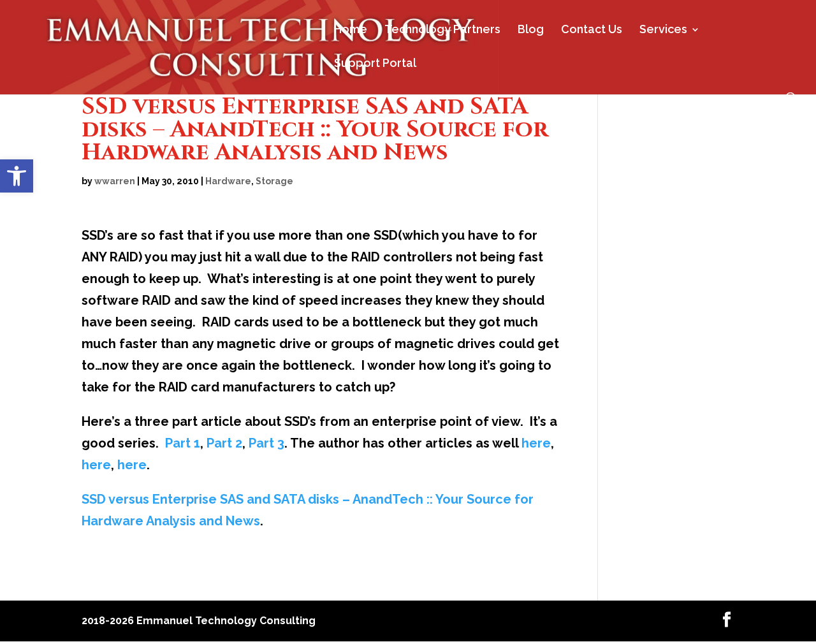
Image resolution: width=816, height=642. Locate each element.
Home (350, 30)
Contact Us (591, 30)
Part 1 (182, 443)
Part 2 (224, 443)
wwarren (114, 181)
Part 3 (266, 443)
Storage (274, 181)
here (536, 443)
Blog (531, 30)
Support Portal (375, 64)
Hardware (228, 181)
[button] (16, 176)
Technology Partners (442, 30)
